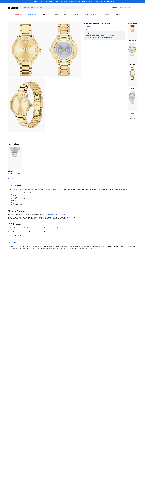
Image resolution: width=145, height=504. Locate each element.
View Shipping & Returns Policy (55, 214)
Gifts (128, 14)
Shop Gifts (18, 235)
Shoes (76, 14)
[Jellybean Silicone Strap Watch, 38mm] (132, 56)
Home (118, 14)
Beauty (107, 14)
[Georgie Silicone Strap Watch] (132, 104)
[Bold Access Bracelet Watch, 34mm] (15, 158)
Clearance (18, 14)
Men (56, 14)
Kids (65, 14)
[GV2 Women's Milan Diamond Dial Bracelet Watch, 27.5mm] (132, 80)
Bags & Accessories (91, 14)
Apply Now (110, 1)
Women (45, 14)
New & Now (32, 14)
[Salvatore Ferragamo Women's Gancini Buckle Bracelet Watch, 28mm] (132, 32)
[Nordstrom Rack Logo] (13, 7)
